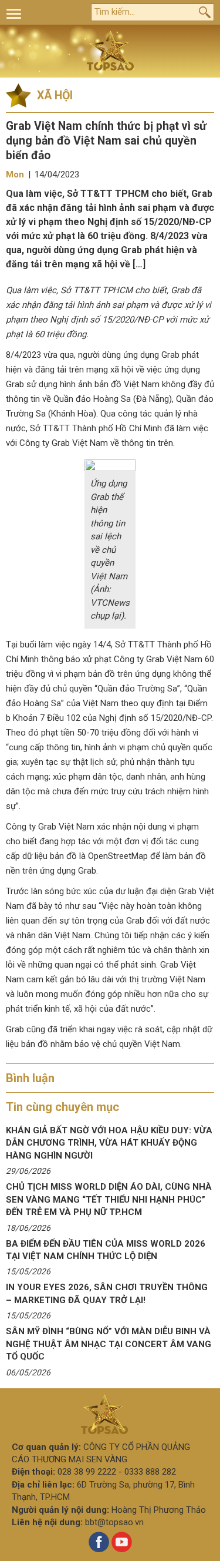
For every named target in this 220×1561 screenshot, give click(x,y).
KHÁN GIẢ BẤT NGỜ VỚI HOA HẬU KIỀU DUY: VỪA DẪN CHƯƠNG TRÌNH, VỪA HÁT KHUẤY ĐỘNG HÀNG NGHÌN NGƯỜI (109, 1143)
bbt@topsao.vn (114, 1522)
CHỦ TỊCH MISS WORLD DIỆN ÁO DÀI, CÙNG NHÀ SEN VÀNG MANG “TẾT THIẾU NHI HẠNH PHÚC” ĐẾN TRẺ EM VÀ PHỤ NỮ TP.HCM (109, 1199)
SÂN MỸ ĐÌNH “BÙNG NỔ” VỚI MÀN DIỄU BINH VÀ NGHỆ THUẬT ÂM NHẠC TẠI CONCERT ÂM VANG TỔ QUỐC (108, 1344)
